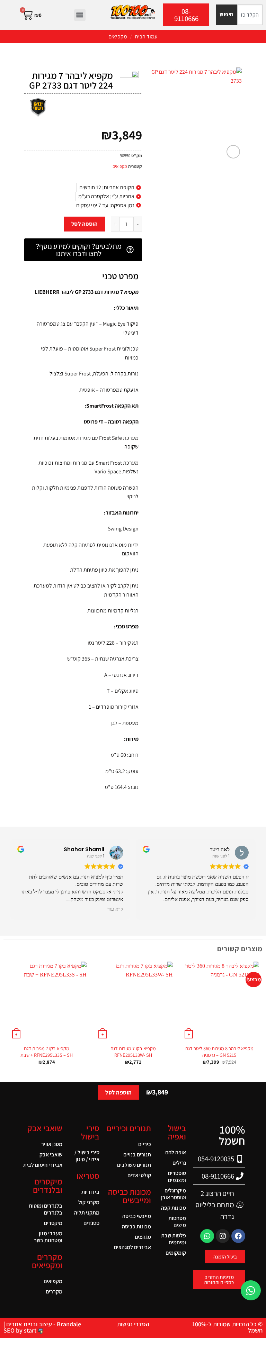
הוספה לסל (84, 224)
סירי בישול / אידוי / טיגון (86, 1156)
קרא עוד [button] (115, 909)
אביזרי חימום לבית (42, 1165)
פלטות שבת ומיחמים (173, 1239)
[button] (80, 15)
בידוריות (90, 1192)
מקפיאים (117, 36)
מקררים (54, 1291)
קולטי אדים (139, 1175)
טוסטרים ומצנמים (177, 1177)
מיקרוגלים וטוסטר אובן (173, 1194)
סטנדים (91, 1223)
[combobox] (250, 14)
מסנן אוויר (51, 1144)
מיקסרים (53, 1223)
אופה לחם (175, 1152)
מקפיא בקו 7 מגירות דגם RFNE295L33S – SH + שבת (46, 1051)
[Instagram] (223, 1236)
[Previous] (259, 1019)
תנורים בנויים (137, 1154)
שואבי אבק (50, 1154)
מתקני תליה (86, 1212)
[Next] (7, 1019)
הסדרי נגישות (133, 1324)
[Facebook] (238, 1236)
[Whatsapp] (207, 1236)
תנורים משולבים (134, 1165)
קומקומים (176, 1252)
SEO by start (20, 1330)
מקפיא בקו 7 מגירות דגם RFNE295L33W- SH (133, 1051)
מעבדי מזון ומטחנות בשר (48, 1237)
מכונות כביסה (136, 1226)
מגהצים (143, 1237)
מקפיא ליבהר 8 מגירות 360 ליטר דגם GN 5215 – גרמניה (219, 1051)
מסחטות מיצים (177, 1222)
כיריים (144, 1144)
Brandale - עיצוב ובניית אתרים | (42, 1324)
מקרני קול (88, 1202)
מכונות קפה (173, 1207)
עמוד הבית (146, 36)
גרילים (179, 1162)
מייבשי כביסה (136, 1216)
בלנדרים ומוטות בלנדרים (45, 1209)
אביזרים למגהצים (132, 1247)
